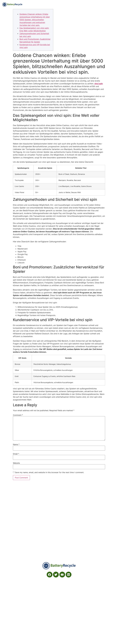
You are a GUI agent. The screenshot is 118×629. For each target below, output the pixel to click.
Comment (18, 415)
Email (16, 454)
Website (16, 463)
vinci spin (98, 83)
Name (16, 444)
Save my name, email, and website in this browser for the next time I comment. (49, 472)
